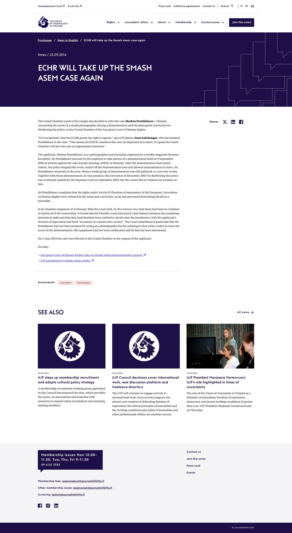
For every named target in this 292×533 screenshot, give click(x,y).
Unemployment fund (50, 6)
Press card (165, 6)
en (252, 6)
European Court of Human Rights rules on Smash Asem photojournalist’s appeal (91, 255)
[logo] (53, 27)
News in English (67, 40)
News (42, 55)
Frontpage (45, 40)
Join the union (241, 22)
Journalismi (65, 283)
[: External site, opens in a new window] (225, 122)
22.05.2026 (192, 373)
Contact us (208, 6)
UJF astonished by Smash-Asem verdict (65, 260)
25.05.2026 (43, 373)
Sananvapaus (83, 283)
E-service (73, 6)
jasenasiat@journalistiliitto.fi (92, 488)
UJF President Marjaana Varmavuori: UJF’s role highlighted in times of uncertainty (216, 382)
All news (243, 312)
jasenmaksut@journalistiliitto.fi (83, 481)
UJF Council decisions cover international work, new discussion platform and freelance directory (145, 382)
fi (241, 6)
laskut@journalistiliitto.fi (68, 494)
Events (191, 473)
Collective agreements (186, 6)
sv (246, 6)
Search (225, 6)
